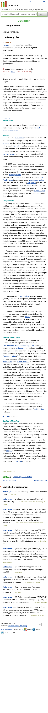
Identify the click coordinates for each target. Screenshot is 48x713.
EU (18, 356)
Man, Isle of (31, 183)
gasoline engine (9, 154)
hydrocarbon (21, 348)
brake (27, 317)
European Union (9, 356)
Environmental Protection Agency (16, 345)
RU (30, 2)
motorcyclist (9, 45)
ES (40, 2)
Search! (42, 14)
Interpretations (13, 25)
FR (44, 2)
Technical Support (13, 626)
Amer (13, 72)
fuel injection (39, 409)
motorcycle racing (36, 180)
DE (35, 2)
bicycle (17, 146)
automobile (19, 138)
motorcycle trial (15, 175)
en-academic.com (10, 4)
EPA (32, 345)
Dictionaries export (6, 629)
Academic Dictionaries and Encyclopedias (22, 9)
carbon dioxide (23, 362)
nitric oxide (7, 362)
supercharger (39, 191)
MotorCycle (8, 492)
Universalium (24, 21)
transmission (23, 296)
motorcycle (7, 499)
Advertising (23, 626)
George (6, 416)
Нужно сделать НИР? (22, 477)
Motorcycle (7, 587)
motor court (11, 480)
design (9, 451)
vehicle (7, 118)
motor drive (39, 480)
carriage (6, 143)
